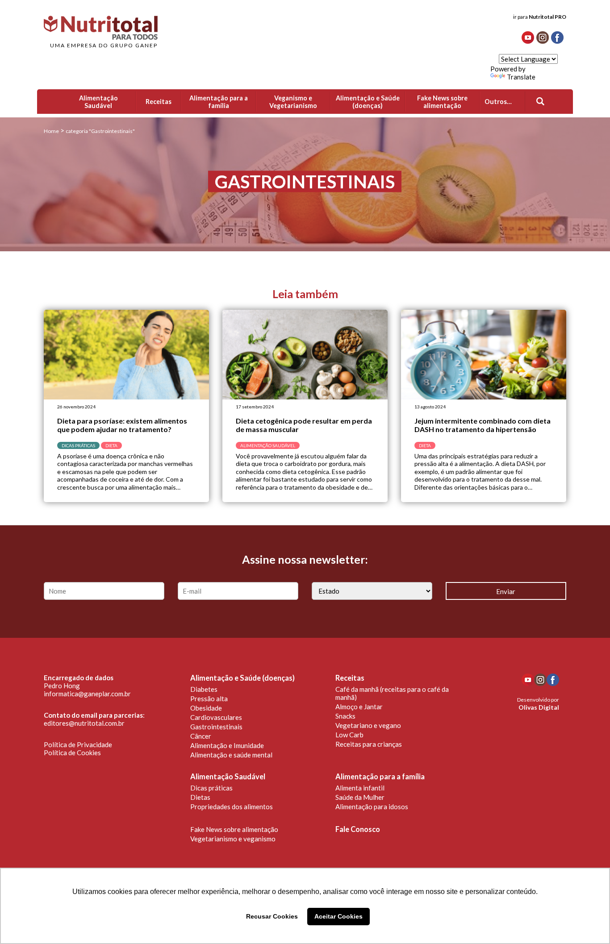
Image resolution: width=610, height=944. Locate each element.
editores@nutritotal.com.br (84, 723)
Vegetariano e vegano (368, 725)
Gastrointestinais (216, 727)
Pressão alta (209, 698)
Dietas (200, 797)
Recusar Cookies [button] (272, 916)
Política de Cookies (72, 753)
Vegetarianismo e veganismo (233, 839)
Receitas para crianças (368, 744)
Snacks (345, 716)
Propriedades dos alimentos (231, 807)
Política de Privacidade (78, 744)
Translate (521, 77)
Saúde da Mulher (359, 797)
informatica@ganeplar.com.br (87, 694)
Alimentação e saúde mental (231, 755)
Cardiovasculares (216, 717)
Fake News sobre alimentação (234, 829)
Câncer (200, 736)
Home (51, 131)
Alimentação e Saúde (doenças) (242, 678)
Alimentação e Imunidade (227, 745)
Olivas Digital (538, 707)
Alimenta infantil (359, 788)
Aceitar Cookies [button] (338, 916)
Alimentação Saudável (227, 776)
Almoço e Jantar (359, 707)
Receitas (349, 678)
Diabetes (203, 689)
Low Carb (349, 735)
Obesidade (206, 708)
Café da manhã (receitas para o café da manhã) (392, 693)
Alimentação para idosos (371, 807)
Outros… (498, 101)
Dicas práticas (211, 788)
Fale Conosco (357, 829)
